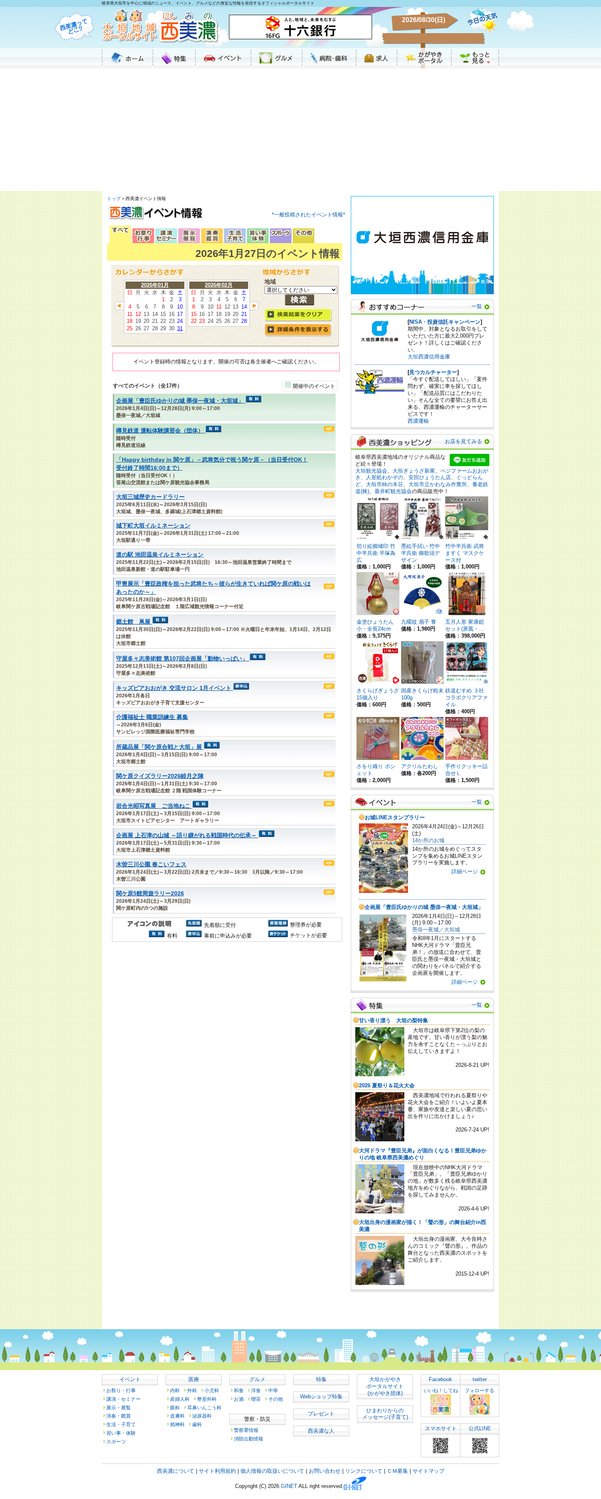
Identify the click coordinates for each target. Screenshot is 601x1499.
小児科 (211, 1390)
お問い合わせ (325, 1471)
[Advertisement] (300, 129)
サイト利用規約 (217, 1471)
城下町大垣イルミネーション (153, 526)
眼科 (175, 1407)
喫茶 (256, 1399)
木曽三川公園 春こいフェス (151, 864)
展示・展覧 (118, 1407)
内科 (175, 1390)
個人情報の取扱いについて (272, 1471)
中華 (273, 1390)
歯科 (197, 1424)
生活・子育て (121, 1424)
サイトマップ (428, 1471)
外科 (192, 1390)
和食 (239, 1390)
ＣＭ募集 (397, 1471)
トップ (114, 198)
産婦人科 (180, 1399)
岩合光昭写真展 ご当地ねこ (153, 806)
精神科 (177, 1424)
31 (180, 328)
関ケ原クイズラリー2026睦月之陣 (160, 776)
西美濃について (175, 1471)
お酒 (239, 1399)
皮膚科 (177, 1415)
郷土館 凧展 (133, 622)
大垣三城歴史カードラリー (150, 497)
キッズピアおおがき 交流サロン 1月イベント (173, 688)
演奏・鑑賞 (118, 1415)
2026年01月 (155, 285)
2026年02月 (219, 285)
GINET (289, 1486)
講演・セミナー (123, 1399)
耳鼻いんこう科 (204, 1407)
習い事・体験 (121, 1433)
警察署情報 (246, 1430)
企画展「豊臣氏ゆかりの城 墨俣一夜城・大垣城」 (180, 401)
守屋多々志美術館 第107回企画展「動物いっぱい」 (182, 659)
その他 (275, 1399)
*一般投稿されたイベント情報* (308, 215)
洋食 (256, 1390)
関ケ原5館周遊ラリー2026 (150, 893)
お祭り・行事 (121, 1390)
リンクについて (363, 1471)
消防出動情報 (248, 1438)
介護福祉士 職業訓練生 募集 (152, 717)
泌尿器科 (202, 1415)
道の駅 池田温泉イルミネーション (160, 555)
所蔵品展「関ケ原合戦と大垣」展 (159, 747)
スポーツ (116, 1441)
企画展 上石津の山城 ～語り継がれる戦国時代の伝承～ (186, 835)
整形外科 (207, 1399)
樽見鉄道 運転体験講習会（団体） (160, 431)
